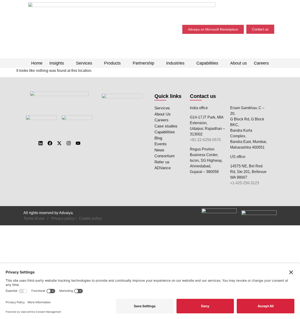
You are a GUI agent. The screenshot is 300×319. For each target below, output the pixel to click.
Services (84, 63)
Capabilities (207, 63)
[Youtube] (78, 143)
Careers (261, 63)
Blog (158, 138)
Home (36, 63)
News (159, 150)
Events (160, 144)
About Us (162, 114)
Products (112, 63)
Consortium (164, 156)
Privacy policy (62, 218)
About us (238, 63)
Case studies (165, 126)
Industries (175, 63)
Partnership (143, 63)
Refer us (161, 162)
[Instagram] (68, 143)
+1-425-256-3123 (244, 183)
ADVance (162, 168)
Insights (56, 63)
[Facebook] (50, 143)
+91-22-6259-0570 (205, 140)
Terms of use (34, 218)
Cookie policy (90, 218)
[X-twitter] (59, 143)
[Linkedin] (40, 143)
